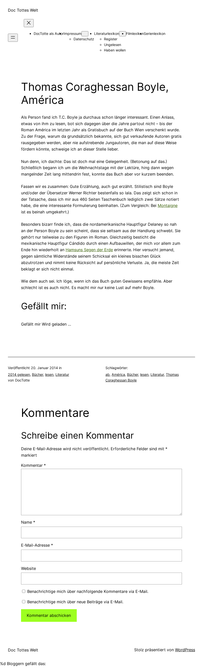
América (118, 374)
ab (107, 374)
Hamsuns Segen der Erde (89, 249)
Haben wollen (115, 50)
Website (28, 568)
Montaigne (168, 205)
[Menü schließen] (29, 23)
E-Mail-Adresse (37, 545)
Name (28, 522)
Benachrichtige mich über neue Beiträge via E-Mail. (75, 601)
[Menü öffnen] (13, 38)
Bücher (37, 374)
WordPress (185, 649)
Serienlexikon (154, 33)
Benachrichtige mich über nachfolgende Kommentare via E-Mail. (87, 591)
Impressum (72, 33)
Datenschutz (84, 39)
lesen (49, 374)
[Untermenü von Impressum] (84, 33)
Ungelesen (112, 45)
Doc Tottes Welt (23, 10)
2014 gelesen (19, 374)
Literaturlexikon (106, 33)
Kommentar (33, 465)
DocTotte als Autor (49, 33)
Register (110, 39)
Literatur (62, 374)
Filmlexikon (135, 33)
